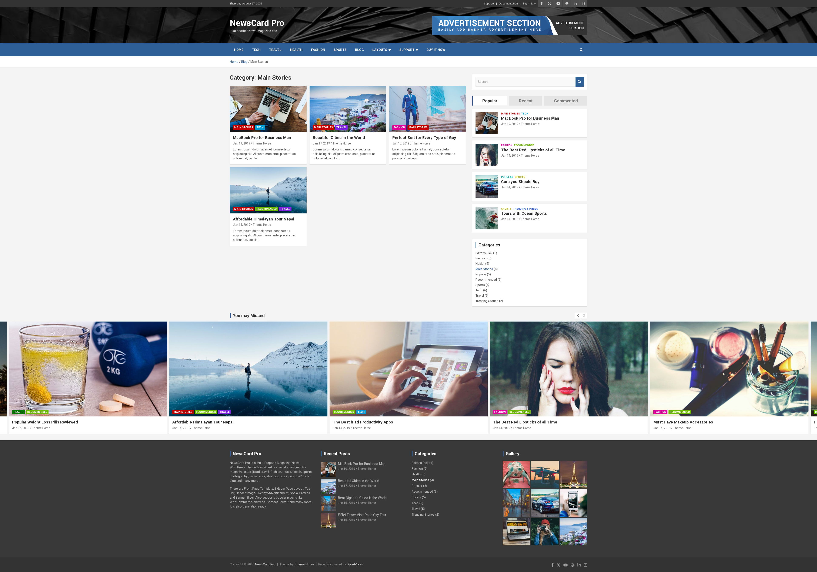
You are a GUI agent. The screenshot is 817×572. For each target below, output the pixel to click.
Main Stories (243, 127)
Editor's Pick (484, 253)
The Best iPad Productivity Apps (202, 422)
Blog (359, 50)
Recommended (267, 208)
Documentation (508, 3)
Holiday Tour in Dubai (673, 422)
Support (489, 3)
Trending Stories (525, 208)
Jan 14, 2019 (241, 224)
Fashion (318, 50)
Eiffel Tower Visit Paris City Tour (362, 515)
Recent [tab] (526, 100)
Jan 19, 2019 (241, 143)
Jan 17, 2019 (321, 143)
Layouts (379, 50)
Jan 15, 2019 (401, 143)
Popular (507, 177)
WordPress (355, 564)
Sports (340, 50)
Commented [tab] (566, 100)
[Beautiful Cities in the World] (348, 109)
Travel (275, 50)
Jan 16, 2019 (662, 428)
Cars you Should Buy (520, 181)
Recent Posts (337, 453)
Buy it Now (529, 3)
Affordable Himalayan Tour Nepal (263, 219)
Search (580, 82)
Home (238, 50)
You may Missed (249, 315)
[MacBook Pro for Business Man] (268, 109)
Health (296, 50)
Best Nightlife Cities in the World (362, 498)
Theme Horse (262, 143)
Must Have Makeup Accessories (523, 422)
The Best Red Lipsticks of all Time (533, 149)
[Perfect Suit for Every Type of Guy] (427, 109)
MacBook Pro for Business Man (262, 137)
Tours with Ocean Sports (524, 213)
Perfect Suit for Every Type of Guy (424, 137)
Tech (256, 50)
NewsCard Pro (257, 23)
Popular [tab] (489, 100)
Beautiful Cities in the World (339, 137)
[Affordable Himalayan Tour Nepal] (268, 190)
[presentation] (578, 316)
